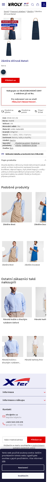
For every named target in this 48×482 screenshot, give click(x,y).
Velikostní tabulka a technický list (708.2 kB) (24, 154)
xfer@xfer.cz (12, 414)
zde (3, 461)
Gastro (13, 140)
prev (3, 249)
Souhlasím (23, 476)
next (45, 249)
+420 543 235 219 (14, 422)
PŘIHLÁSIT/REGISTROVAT (24, 102)
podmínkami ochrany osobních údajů (29, 446)
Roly (11, 148)
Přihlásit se (10, 80)
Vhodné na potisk (22, 143)
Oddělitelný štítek (29, 145)
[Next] (44, 214)
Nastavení (23, 467)
